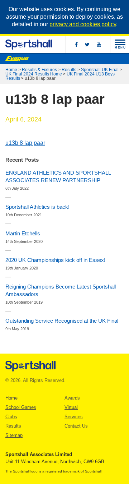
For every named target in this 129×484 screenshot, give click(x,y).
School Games (20, 407)
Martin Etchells (22, 233)
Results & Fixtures (39, 69)
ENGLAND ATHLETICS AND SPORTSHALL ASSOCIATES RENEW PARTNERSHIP (58, 176)
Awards (72, 398)
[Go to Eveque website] (17, 58)
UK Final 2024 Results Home (33, 74)
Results (69, 69)
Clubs (11, 416)
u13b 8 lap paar (25, 143)
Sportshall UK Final (100, 69)
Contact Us (76, 426)
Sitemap (14, 435)
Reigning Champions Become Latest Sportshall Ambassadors (60, 290)
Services (73, 416)
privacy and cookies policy (82, 24)
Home (11, 69)
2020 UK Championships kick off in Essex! (55, 260)
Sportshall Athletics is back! (37, 207)
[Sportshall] (28, 45)
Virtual (71, 407)
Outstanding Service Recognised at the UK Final (61, 321)
